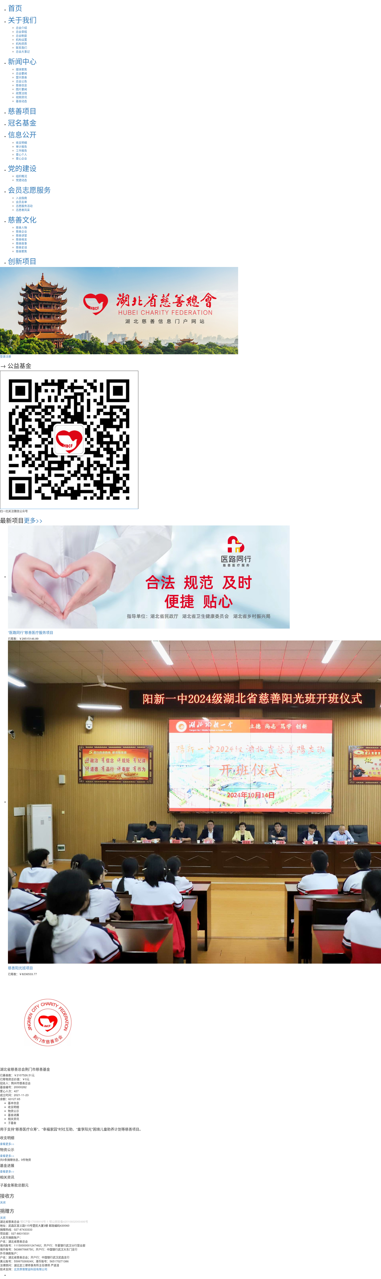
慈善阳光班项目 (20, 967)
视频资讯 (21, 97)
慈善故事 (21, 243)
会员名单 (21, 202)
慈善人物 (21, 227)
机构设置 (21, 39)
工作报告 (21, 150)
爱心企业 (21, 158)
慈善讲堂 (21, 235)
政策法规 (21, 93)
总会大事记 (23, 51)
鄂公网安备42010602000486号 (68, 1221)
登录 (3, 356)
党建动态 (21, 180)
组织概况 (21, 176)
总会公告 (21, 81)
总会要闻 (21, 73)
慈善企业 (21, 231)
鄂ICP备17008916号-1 (34, 1221)
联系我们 (21, 47)
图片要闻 (21, 89)
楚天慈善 (21, 77)
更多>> (33, 520)
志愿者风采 (23, 210)
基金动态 (21, 101)
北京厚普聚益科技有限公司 (30, 1269)
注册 (8, 356)
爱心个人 (21, 154)
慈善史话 (21, 247)
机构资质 (21, 43)
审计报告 (21, 146)
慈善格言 (21, 239)
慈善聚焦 (21, 251)
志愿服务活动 (24, 206)
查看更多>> (7, 1144)
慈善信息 (21, 85)
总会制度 (21, 35)
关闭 (3, 1202)
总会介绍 (21, 28)
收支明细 (21, 142)
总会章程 (21, 32)
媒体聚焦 (21, 69)
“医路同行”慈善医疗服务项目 (30, 632)
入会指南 (21, 198)
